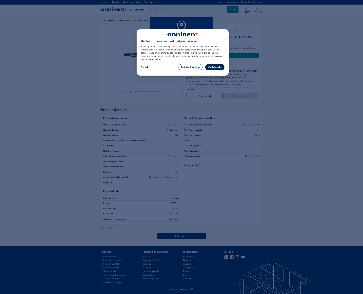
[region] (183, 52)
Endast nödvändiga (190, 67)
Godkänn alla (214, 67)
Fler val (144, 67)
